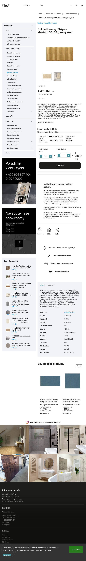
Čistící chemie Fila (13, 135)
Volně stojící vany (12, 148)
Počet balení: (61, 149)
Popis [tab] (42, 285)
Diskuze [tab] (51, 285)
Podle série (10, 112)
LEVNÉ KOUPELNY (13, 34)
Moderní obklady (12, 72)
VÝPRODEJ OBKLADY (14, 44)
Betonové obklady (12, 105)
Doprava (5, 535)
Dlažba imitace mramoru (15, 102)
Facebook (5, 522)
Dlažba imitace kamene (14, 89)
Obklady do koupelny (13, 53)
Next (81, 366)
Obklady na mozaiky (13, 66)
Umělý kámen (11, 82)
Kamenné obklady (13, 69)
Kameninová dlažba (13, 108)
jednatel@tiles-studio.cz (10, 515)
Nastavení (7, 555)
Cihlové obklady (12, 79)
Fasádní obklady (12, 76)
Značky (8, 153)
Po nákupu (6, 537)
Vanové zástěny (12, 125)
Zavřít (75, 238)
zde (49, 550)
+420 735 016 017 (8, 518)
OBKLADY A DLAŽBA (13, 49)
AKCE (8, 30)
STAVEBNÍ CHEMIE (13, 141)
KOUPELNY (10, 121)
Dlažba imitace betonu (14, 92)
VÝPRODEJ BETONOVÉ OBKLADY (18, 38)
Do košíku (60, 165)
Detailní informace (46, 122)
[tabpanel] (49, 394)
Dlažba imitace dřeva (14, 85)
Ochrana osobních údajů (10, 496)
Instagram (6, 525)
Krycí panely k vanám (14, 128)
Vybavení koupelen (13, 138)
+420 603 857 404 (8, 520)
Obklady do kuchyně (13, 56)
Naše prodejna (7, 539)
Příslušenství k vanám (14, 132)
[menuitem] (28, 5)
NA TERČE (9, 116)
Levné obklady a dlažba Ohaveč (13, 501)
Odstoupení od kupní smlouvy (12, 499)
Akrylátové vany (12, 145)
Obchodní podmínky (9, 494)
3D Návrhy (6, 542)
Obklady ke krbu (12, 59)
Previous (78, 366)
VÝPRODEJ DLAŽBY (13, 41)
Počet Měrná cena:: (43, 150)
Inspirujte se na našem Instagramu (45, 422)
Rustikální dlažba (12, 95)
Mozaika (10, 63)
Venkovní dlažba (12, 99)
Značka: (47, 23)
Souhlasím (76, 549)
